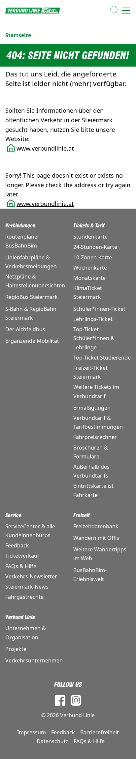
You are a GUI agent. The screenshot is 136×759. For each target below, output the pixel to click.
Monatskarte (89, 277)
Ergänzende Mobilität (32, 340)
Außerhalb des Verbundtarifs (91, 471)
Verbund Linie (20, 617)
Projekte (15, 649)
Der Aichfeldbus (25, 329)
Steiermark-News (27, 586)
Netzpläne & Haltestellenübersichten (34, 281)
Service (13, 515)
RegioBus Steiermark (31, 297)
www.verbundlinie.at (45, 148)
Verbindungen (20, 225)
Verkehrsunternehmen (34, 660)
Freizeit (81, 515)
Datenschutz (52, 741)
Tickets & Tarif (89, 225)
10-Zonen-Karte (92, 257)
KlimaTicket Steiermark (87, 292)
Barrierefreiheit (99, 732)
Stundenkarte (90, 236)
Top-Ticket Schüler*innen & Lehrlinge (94, 338)
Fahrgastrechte (24, 596)
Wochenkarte (90, 267)
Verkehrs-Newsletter (31, 576)
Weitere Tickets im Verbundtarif (96, 391)
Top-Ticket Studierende (102, 357)
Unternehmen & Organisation (25, 633)
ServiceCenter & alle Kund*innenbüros (30, 531)
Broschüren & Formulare (90, 452)
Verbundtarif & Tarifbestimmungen (98, 422)
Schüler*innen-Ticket (99, 308)
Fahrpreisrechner (95, 437)
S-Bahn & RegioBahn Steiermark (30, 313)
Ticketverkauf (22, 555)
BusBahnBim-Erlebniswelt (90, 575)
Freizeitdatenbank (96, 526)
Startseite (18, 35)
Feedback (17, 545)
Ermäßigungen (92, 407)
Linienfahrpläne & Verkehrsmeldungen (31, 262)
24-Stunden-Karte (95, 246)
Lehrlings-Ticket (93, 319)
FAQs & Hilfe (20, 566)
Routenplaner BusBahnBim (22, 241)
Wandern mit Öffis (96, 537)
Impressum (31, 732)
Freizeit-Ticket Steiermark (90, 372)
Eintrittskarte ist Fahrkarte (93, 490)
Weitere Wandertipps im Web (99, 554)
